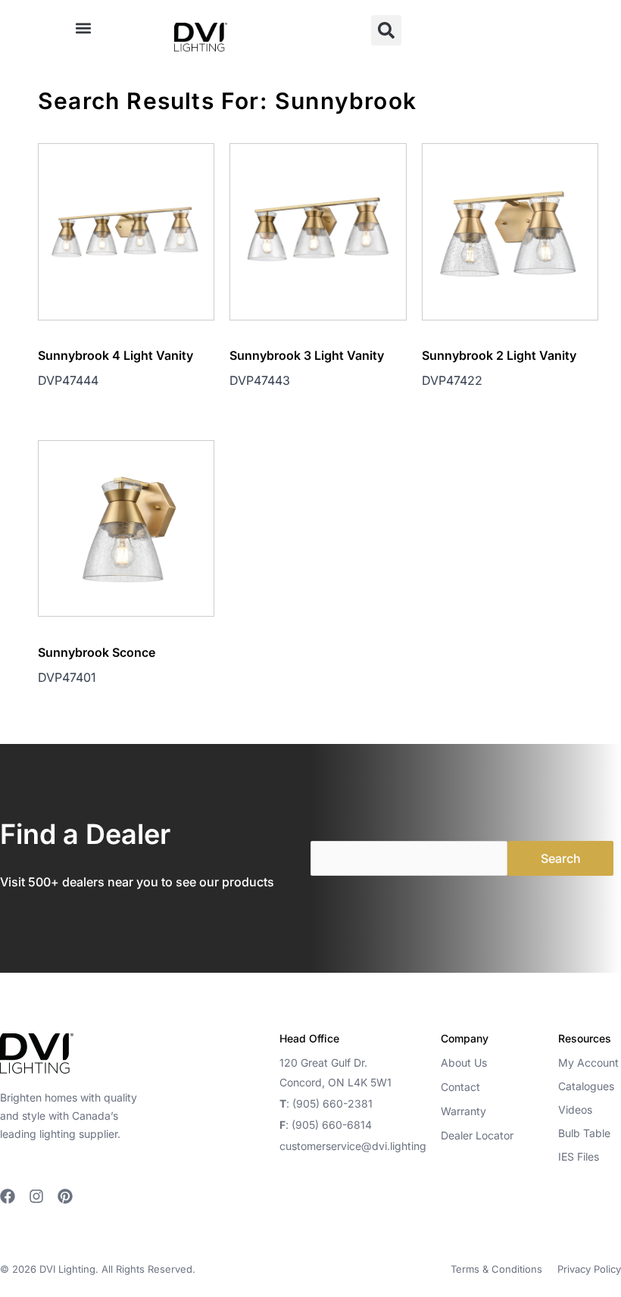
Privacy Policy (589, 1269)
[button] (83, 27)
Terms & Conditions (496, 1269)
